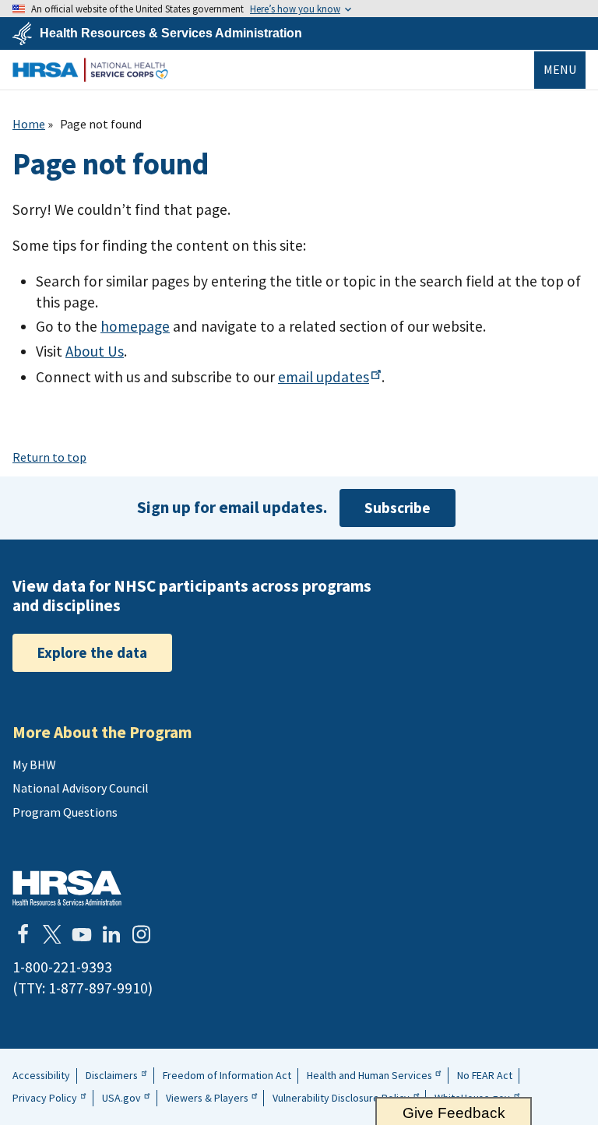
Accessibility (41, 1075)
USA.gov (121, 1098)
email (323, 376)
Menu (559, 69)
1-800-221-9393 (62, 967)
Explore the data (92, 652)
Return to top (49, 457)
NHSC (90, 70)
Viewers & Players (207, 1098)
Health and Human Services (369, 1075)
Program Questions (65, 812)
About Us (94, 351)
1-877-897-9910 (98, 988)
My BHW (34, 764)
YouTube (82, 934)
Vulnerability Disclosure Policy (341, 1098)
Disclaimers (112, 1075)
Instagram (141, 934)
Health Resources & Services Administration (171, 33)
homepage (135, 326)
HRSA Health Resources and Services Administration (66, 887)
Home (28, 124)
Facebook (22, 934)
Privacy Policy (44, 1098)
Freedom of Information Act (227, 1075)
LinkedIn (111, 934)
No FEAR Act (484, 1075)
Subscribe (397, 507)
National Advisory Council (80, 788)
